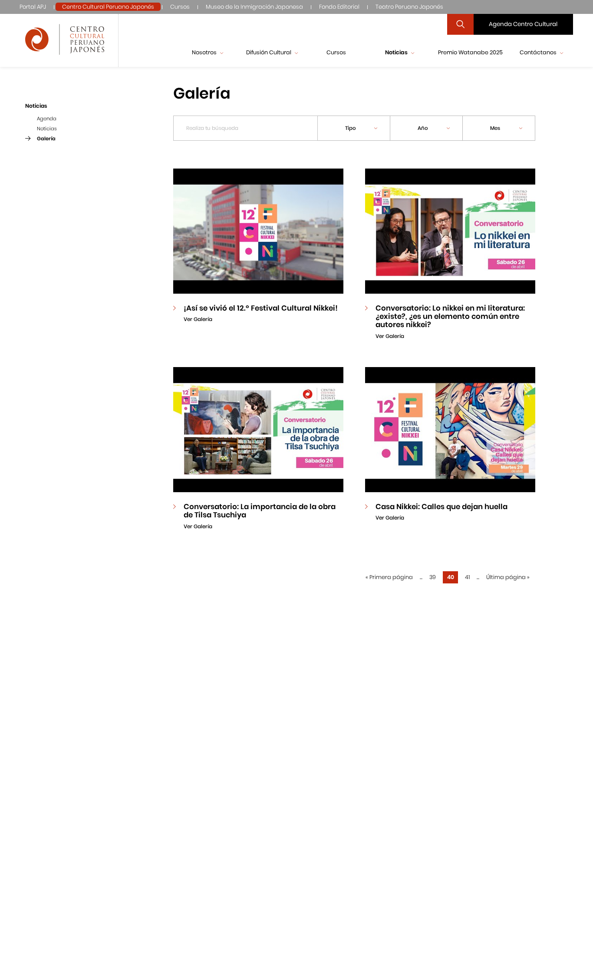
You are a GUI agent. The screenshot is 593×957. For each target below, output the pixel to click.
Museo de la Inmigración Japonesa (254, 7)
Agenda (46, 118)
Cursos (180, 7)
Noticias (47, 128)
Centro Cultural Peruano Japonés (108, 7)
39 (432, 577)
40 (450, 577)
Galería (46, 138)
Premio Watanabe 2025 (470, 52)
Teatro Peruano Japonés (409, 7)
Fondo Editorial (339, 7)
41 (467, 577)
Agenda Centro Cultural (523, 24)
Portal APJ (33, 7)
